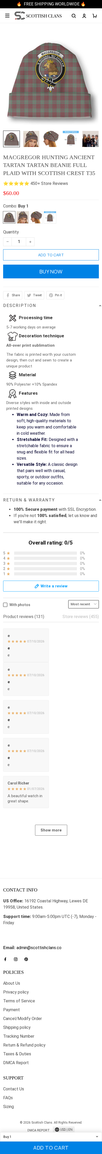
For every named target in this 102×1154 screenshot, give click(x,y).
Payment (11, 1009)
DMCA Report (16, 1062)
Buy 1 (23, 206)
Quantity (11, 232)
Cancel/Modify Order (22, 1018)
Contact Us (13, 1088)
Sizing (8, 1106)
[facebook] (6, 959)
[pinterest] (27, 959)
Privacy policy (16, 992)
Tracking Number (18, 1036)
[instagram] (17, 959)
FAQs (8, 1097)
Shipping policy (17, 1027)
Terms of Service (19, 1000)
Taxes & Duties (17, 1053)
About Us (11, 983)
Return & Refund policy (24, 1045)
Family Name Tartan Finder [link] (27, 941)
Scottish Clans (16, 932)
